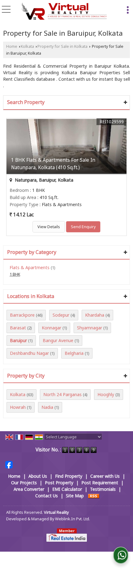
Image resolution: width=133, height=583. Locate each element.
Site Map (75, 496)
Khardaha (94, 315)
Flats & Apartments (29, 267)
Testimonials (103, 489)
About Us (37, 476)
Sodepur (61, 315)
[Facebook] (9, 464)
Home (11, 46)
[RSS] (93, 496)
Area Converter (29, 489)
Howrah (18, 407)
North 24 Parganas (62, 394)
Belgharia (74, 353)
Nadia (47, 407)
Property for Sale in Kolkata (62, 46)
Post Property (59, 483)
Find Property (68, 476)
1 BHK (15, 274)
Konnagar (51, 328)
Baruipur (18, 340)
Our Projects (24, 483)
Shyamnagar (89, 328)
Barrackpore (22, 315)
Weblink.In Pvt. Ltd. (72, 519)
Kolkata (27, 46)
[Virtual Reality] (64, 12)
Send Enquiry (83, 226)
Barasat (18, 328)
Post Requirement (99, 483)
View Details (48, 226)
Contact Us (46, 496)
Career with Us (105, 476)
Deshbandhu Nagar (29, 353)
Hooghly (105, 394)
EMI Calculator (67, 489)
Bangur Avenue (58, 340)
